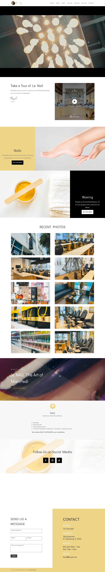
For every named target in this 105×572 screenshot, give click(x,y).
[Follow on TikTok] (59, 460)
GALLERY (69, 3)
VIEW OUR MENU (19, 388)
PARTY (63, 3)
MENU (58, 3)
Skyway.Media (33, 570)
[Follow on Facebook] (45, 460)
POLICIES (84, 3)
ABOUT (52, 3)
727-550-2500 (68, 529)
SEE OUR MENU (17, 162)
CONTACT (91, 3)
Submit (14, 556)
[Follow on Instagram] (52, 460)
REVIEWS (76, 3)
